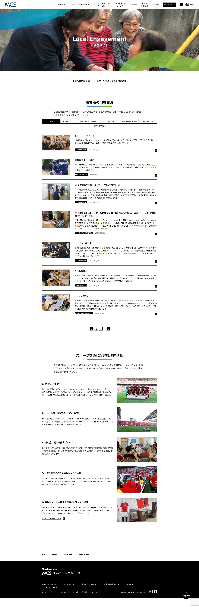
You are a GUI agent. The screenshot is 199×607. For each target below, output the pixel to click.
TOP (43, 554)
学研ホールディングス (49, 584)
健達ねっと (130, 584)
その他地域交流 (99, 125)
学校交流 (111, 121)
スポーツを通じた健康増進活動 (111, 81)
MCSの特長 (68, 554)
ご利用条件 (85, 592)
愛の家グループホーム (89, 584)
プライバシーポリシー (49, 592)
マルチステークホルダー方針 (69, 592)
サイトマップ (96, 592)
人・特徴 (54, 554)
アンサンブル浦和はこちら (51, 518)
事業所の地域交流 (81, 81)
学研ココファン (69, 584)
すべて (51, 121)
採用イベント (148, 121)
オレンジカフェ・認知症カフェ (90, 121)
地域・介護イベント (70, 121)
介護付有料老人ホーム (111, 584)
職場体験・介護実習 (129, 121)
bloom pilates (52, 587)
